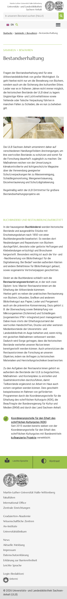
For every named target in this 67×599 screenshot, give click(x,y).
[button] (58, 25)
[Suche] (61, 15)
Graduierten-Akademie (17, 516)
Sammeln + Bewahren (26, 33)
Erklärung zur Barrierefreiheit (20, 560)
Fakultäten (9, 497)
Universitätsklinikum (15, 531)
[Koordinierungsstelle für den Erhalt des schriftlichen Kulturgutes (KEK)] (6, 418)
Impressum (9, 550)
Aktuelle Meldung (14, 544)
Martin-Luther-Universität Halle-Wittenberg (29, 492)
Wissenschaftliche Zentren (18, 521)
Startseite (8, 33)
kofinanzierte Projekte (23, 437)
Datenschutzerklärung (16, 555)
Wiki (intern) (10, 578)
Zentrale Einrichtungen (16, 507)
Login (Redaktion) (13, 573)
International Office (14, 502)
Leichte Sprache (12, 565)
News (6, 539)
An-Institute (10, 526)
